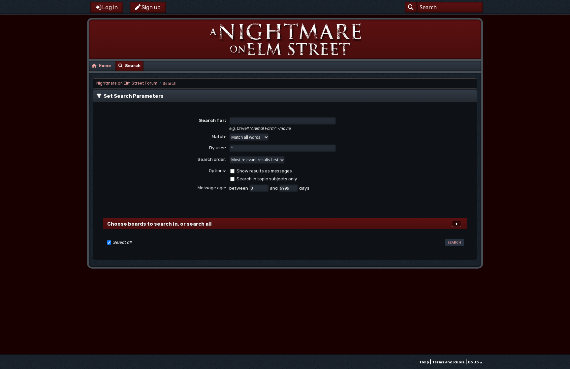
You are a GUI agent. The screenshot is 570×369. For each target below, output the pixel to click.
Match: (219, 136)
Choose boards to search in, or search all (159, 224)
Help (424, 362)
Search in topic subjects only (267, 178)
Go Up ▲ (475, 362)
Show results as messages (264, 170)
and (274, 188)
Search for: (212, 120)
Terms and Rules (448, 362)
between (239, 188)
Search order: (212, 159)
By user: (217, 147)
